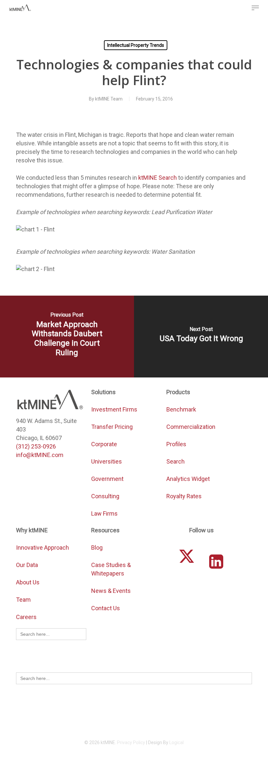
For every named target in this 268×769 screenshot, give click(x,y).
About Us (28, 582)
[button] (255, 8)
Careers (26, 616)
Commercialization (191, 426)
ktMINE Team (109, 98)
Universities (106, 461)
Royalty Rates (184, 496)
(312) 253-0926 (36, 446)
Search (175, 461)
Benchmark (181, 409)
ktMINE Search (157, 177)
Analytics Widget (188, 478)
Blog (97, 547)
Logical (176, 742)
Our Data (27, 564)
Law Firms (104, 513)
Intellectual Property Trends (135, 45)
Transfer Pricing (112, 426)
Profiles (177, 444)
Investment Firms (114, 409)
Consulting (105, 496)
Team (23, 599)
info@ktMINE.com (39, 454)
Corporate (104, 444)
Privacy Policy (131, 742)
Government (107, 478)
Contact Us (105, 608)
